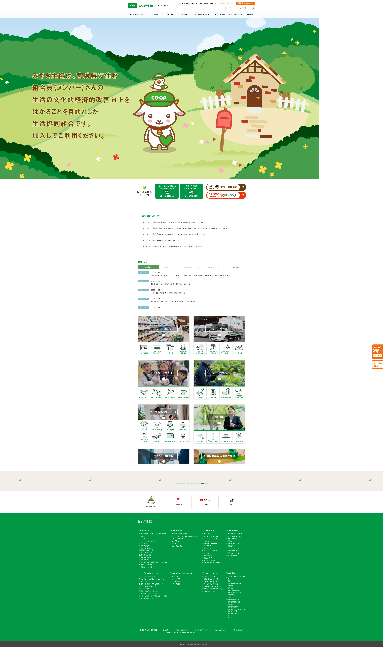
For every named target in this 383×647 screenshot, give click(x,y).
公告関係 (165, 630)
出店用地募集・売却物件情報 (213, 563)
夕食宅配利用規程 (238, 630)
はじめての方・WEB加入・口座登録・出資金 (153, 534)
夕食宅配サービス (233, 551)
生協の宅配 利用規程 (181, 630)
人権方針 (230, 604)
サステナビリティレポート (148, 541)
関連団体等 (231, 595)
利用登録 (230, 546)
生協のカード (143, 536)
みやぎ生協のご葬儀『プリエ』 (148, 586)
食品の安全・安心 (176, 546)
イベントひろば (219, 14)
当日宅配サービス (209, 555)
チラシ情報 (207, 534)
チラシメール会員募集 (211, 536)
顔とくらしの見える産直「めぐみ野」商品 (184, 536)
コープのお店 (168, 14)
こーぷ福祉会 (212, 586)
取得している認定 (146, 564)
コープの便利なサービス (200, 14)
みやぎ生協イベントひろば (182, 573)
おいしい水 (207, 553)
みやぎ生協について (137, 14)
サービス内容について (235, 536)
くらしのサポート (235, 14)
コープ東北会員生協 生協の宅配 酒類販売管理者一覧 (178, 633)
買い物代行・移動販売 (211, 543)
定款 (229, 597)
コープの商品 (154, 14)
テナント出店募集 (209, 560)
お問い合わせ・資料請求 (207, 3)
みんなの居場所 (176, 584)
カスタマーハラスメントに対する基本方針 (236, 610)
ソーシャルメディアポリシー (234, 614)
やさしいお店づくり (210, 551)
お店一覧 (207, 541)
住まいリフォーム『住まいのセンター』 (151, 579)
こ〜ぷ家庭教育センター (147, 598)
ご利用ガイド (232, 541)
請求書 (245, 3)
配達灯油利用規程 (220, 630)
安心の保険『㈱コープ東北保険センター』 (152, 584)
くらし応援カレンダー (211, 538)
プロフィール (143, 538)
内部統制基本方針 (233, 607)
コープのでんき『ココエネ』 (148, 593)
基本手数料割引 (233, 538)
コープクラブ (175, 576)
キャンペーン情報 (233, 543)
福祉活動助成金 (146, 557)
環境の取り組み (144, 546)
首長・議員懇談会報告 (234, 583)
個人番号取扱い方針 (234, 602)
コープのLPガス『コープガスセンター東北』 (153, 596)
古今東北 (174, 543)
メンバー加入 (226, 3)
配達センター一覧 (233, 553)
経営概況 (230, 588)
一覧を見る (235, 267)
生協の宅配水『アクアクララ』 (148, 591)
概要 (229, 581)
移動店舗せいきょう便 (211, 579)
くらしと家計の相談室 (211, 584)
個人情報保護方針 (233, 599)
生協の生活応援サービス (147, 576)
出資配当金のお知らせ (188, 3)
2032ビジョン (143, 543)
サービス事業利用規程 (201, 630)
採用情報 (230, 586)
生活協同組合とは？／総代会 (236, 577)
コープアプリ (208, 546)
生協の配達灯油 (144, 589)
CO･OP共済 (143, 581)
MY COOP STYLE (233, 555)
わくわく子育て (176, 579)
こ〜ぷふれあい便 (209, 576)
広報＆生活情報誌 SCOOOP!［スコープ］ (146, 549)
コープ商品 (175, 541)
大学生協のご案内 (209, 591)
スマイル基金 (145, 560)
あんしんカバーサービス (236, 548)
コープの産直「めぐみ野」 (179, 534)
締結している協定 (146, 567)
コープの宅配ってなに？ (235, 534)
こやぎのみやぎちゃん (146, 552)
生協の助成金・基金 (145, 555)
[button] (177, 483)
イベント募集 (175, 581)
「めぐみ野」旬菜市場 (178, 538)
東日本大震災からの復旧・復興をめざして (234, 591)
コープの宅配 (182, 14)
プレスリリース (233, 618)
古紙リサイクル (209, 548)
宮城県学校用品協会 (213, 589)
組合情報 (250, 14)
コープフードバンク (210, 581)
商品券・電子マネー (210, 558)
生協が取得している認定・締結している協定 (153, 562)
